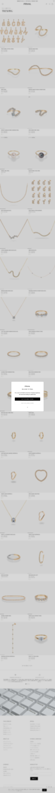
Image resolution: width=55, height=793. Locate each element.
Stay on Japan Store (27, 403)
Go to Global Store (27, 399)
